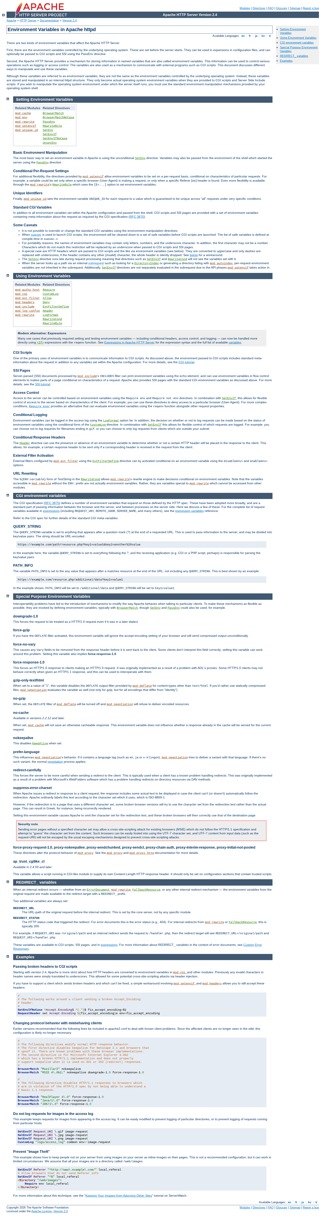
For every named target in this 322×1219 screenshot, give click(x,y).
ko (263, 35)
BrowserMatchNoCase (58, 117)
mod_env (21, 117)
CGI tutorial (186, 362)
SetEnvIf (50, 134)
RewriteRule (52, 126)
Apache (11, 20)
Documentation (49, 20)
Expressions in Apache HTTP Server (129, 342)
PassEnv (49, 122)
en (243, 35)
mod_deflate (142, 686)
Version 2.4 (69, 20)
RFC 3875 (137, 216)
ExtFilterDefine (56, 306)
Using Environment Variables (298, 37)
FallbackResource (146, 890)
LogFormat (50, 315)
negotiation (55, 761)
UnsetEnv (50, 143)
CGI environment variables (297, 42)
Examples (286, 60)
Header (48, 311)
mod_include (24, 306)
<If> (40, 342)
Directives (259, 8)
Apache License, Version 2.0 (49, 1211)
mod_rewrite (24, 122)
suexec (36, 235)
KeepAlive (40, 743)
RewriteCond (177, 259)
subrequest (96, 263)
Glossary (281, 8)
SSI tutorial (42, 384)
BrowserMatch (53, 113)
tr (270, 35)
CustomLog (50, 294)
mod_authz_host (27, 290)
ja (256, 35)
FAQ (271, 8)
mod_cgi (21, 294)
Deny (46, 302)
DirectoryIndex (146, 263)
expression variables (189, 511)
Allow (47, 298)
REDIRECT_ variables (294, 56)
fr (250, 35)
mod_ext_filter (27, 298)
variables (235, 342)
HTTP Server (28, 20)
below (194, 255)
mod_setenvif (25, 126)
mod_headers (24, 302)
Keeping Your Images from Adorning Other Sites (118, 1195)
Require (49, 290)
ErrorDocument (98, 890)
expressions (51, 511)
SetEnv (48, 130)
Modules (245, 8)
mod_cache (23, 113)
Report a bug (311, 8)
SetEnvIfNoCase (55, 138)
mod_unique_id (26, 130)
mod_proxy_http (141, 853)
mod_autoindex (221, 263)
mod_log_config (27, 311)
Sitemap (295, 8)
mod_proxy (85, 853)
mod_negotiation (33, 690)
